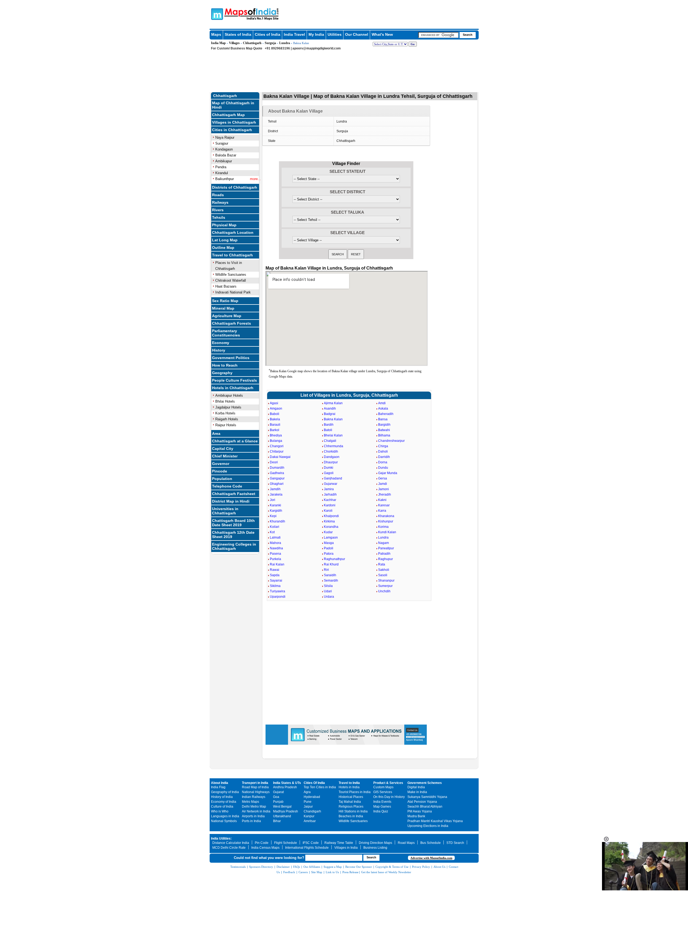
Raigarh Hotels (226, 419)
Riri (326, 570)
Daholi (383, 451)
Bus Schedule (430, 843)
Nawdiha (276, 548)
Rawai (274, 570)
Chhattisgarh (252, 43)
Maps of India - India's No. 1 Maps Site (216, 13)
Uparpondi (277, 597)
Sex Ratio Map (225, 301)
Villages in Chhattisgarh (234, 122)
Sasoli (382, 575)
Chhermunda (333, 446)
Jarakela (276, 494)
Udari (328, 591)
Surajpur (221, 143)
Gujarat (278, 792)
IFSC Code (311, 843)
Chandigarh (312, 811)
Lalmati (275, 537)
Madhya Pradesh (285, 811)
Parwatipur (386, 548)
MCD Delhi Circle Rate (229, 848)
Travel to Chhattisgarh (232, 255)
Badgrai (329, 414)
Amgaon (276, 408)
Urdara (329, 597)
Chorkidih (331, 451)
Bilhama (384, 435)
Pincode (219, 471)
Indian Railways (253, 797)
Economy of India (223, 802)
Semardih (331, 580)
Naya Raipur (224, 137)
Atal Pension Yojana (422, 802)
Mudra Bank (416, 816)
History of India (222, 797)
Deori (274, 462)
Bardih (329, 425)
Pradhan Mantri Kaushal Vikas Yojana (435, 821)
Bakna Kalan (333, 419)
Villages (234, 43)
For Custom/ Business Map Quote (236, 48)
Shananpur (386, 580)
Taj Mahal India (350, 802)
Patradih (384, 554)
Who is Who (219, 811)
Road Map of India (255, 787)
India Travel (294, 34)
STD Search (455, 843)
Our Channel (356, 34)
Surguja (270, 43)
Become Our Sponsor (358, 866)
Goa (276, 797)
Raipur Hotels (225, 425)
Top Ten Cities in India (320, 787)
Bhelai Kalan (333, 435)
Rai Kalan (277, 564)
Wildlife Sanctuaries (230, 275)
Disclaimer (283, 866)
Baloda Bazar (225, 155)
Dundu (383, 468)
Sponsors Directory (261, 866)
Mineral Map (223, 308)
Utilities (335, 34)
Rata (381, 564)
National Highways (256, 792)
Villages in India (346, 848)
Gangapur (277, 478)
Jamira (329, 489)
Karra (382, 511)
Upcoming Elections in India (427, 826)
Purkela (275, 559)
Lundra (284, 43)
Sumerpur (385, 586)
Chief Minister (225, 456)
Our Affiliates (311, 866)
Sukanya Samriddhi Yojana (427, 797)
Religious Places (351, 806)
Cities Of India (314, 783)
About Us (439, 866)
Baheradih (385, 414)
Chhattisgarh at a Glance (235, 441)
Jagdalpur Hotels (228, 407)
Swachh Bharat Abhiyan (424, 806)
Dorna (382, 462)
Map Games (382, 806)
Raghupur (385, 559)
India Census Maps (265, 848)
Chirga (383, 446)
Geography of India (225, 792)
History (218, 350)
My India (316, 34)
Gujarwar (330, 484)
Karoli (328, 511)
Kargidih (276, 511)
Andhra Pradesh (285, 787)
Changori (277, 446)
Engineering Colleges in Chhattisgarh (234, 546)
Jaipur (308, 806)
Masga (329, 543)
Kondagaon (224, 149)
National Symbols (224, 821)
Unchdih (384, 591)
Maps (216, 34)
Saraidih (330, 575)
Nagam (383, 543)
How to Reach (225, 365)
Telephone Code (227, 486)
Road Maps (406, 843)
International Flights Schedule (307, 848)
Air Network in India (256, 811)
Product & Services (388, 783)
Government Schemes (424, 783)
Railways (220, 202)
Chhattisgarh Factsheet (233, 494)
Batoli (328, 430)
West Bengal (282, 806)
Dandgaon (331, 457)
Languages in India (225, 816)
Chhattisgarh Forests (231, 323)
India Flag (218, 787)
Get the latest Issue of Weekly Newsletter (386, 872)
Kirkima (329, 521)
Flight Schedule (285, 843)
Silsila (328, 586)
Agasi (274, 403)
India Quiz (380, 811)
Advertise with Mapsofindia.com (431, 857)
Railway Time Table (338, 843)
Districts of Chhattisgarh (234, 187)
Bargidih (384, 425)
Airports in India (253, 816)
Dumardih (277, 468)
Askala (383, 408)
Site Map (316, 872)
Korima (383, 527)
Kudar (328, 532)
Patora (329, 554)
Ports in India (251, 821)
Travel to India (349, 783)
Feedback (289, 872)
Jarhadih (330, 494)
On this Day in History (389, 797)
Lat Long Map (225, 240)
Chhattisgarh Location (232, 232)
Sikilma (275, 586)
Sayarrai (276, 580)
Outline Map (223, 247)
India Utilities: (221, 838)
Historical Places (351, 797)
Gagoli (329, 473)
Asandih (330, 408)
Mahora (275, 543)
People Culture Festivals (234, 380)
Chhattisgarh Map (228, 115)
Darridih (384, 457)
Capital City (222, 448)
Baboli (274, 414)
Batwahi (384, 430)
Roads (218, 195)
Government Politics (230, 358)
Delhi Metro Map (254, 806)
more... (255, 179)
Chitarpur (277, 451)
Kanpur (309, 816)
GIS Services (382, 792)
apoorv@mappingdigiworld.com (316, 48)
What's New (382, 34)
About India (219, 783)
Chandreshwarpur (391, 441)
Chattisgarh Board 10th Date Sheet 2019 (233, 522)
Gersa (382, 478)
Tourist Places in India (355, 792)
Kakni (382, 500)
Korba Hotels (225, 413)
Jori (272, 500)
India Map (218, 43)
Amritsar (310, 821)
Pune (307, 802)
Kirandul (221, 173)
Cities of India (267, 34)
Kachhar (330, 500)
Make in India (417, 792)
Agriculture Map (226, 316)
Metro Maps (250, 802)
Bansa (383, 419)
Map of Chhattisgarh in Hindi (233, 105)
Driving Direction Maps (375, 843)
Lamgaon (331, 537)
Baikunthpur (224, 179)
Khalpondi (331, 516)
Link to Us (332, 872)
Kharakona (386, 516)
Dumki (328, 468)
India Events (382, 802)
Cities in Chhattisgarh (232, 130)
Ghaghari (277, 484)
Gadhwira (277, 473)
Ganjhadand (333, 478)
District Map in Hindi (230, 501)
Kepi (273, 516)
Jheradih (384, 494)
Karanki (275, 505)
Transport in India (255, 783)
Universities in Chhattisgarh (225, 511)
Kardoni (329, 505)
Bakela (275, 419)
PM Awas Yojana (419, 811)
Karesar (384, 505)
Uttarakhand (282, 816)
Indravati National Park (233, 292)
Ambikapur (223, 161)
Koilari (274, 527)
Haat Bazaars (225, 286)
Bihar (277, 821)
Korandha (331, 527)
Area (216, 433)
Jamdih (275, 489)
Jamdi (382, 484)
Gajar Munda (387, 473)
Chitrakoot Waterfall (230, 280)
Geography (222, 373)
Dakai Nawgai (280, 457)
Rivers (218, 210)
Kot (272, 532)
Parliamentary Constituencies (226, 333)
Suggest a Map (333, 866)
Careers (303, 872)
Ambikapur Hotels (229, 395)
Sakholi (383, 570)
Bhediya (276, 435)
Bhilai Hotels (225, 401)
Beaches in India (351, 816)
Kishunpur (385, 521)
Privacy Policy (421, 866)
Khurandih (277, 521)
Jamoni (383, 489)
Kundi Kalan (387, 532)
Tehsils (218, 217)
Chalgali (330, 441)
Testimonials (238, 866)
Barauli (275, 425)
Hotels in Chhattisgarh (232, 388)
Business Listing (375, 848)
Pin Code (261, 843)
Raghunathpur (334, 559)
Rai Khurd (331, 564)
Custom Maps (383, 787)
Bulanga (276, 441)
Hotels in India (349, 787)
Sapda (275, 575)
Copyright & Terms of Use (391, 866)
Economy (220, 343)
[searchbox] (438, 35)
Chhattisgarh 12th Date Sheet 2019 (233, 534)
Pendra (220, 167)
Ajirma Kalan (333, 403)
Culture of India (222, 806)
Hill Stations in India (353, 811)
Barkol (274, 430)
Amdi (382, 403)
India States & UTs (287, 783)
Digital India (416, 787)
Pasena (275, 554)
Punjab (278, 802)
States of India (238, 34)
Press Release (350, 872)
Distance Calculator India (230, 843)
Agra (307, 792)
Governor (220, 463)
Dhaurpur (331, 462)
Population (222, 478)
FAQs (296, 866)
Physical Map (224, 225)
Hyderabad (312, 797)
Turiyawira (277, 591)
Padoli (328, 548)
